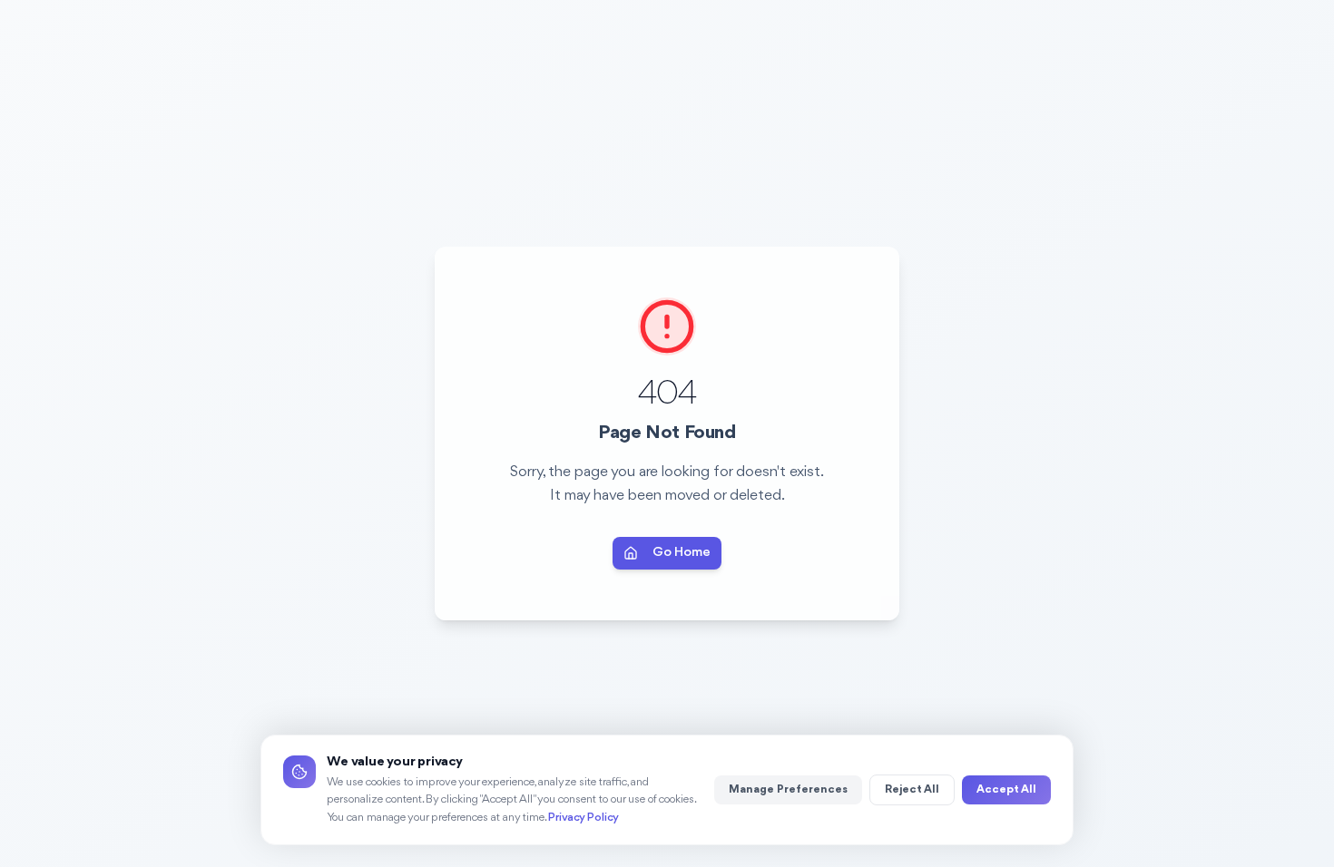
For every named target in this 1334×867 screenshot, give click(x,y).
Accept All (1006, 789)
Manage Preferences (788, 789)
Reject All (912, 789)
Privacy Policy (583, 817)
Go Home (681, 553)
